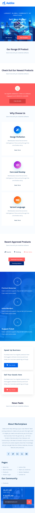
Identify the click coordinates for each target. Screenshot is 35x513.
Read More (17, 150)
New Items (29, 252)
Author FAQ (22, 467)
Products (5, 472)
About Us (5, 467)
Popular (8, 252)
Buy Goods (12, 365)
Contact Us (22, 474)
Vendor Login (7, 474)
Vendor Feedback (24, 472)
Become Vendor (7, 469)
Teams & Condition (24, 469)
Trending (18, 252)
